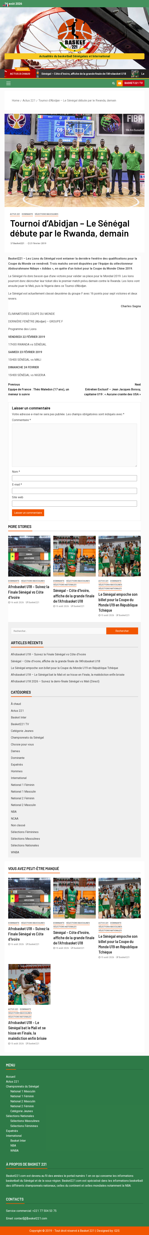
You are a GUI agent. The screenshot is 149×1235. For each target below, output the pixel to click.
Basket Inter (18, 717)
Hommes (17, 771)
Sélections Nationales (64, 585)
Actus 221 (15, 214)
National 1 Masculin (23, 791)
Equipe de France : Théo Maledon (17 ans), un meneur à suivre (38, 389)
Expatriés (17, 764)
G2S (117, 1230)
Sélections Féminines (25, 832)
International (19, 778)
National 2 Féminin (22, 798)
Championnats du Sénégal (27, 737)
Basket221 (19, 243)
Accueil (10, 1076)
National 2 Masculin (23, 805)
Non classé (18, 825)
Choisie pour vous (22, 744)
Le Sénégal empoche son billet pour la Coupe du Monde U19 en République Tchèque (64, 668)
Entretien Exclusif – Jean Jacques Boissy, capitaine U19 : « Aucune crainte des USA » (112, 389)
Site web (17, 497)
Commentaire (21, 420)
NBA (14, 811)
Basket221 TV (20, 724)
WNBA (15, 852)
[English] (4, 5)
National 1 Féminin (22, 785)
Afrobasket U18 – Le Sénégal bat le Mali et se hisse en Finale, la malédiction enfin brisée (67, 674)
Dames (15, 751)
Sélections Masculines (46, 214)
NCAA (14, 818)
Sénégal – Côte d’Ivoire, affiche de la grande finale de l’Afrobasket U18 (60, 73)
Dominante (27, 214)
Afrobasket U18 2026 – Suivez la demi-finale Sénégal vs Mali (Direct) (55, 681)
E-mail (17, 484)
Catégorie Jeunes (22, 731)
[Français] (7, 5)
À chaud (16, 704)
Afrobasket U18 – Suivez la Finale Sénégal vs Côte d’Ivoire (28, 592)
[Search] (113, 83)
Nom (16, 471)
